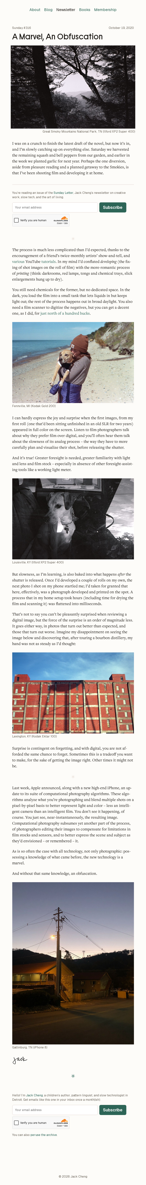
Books (84, 9)
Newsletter (65, 9)
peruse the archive (43, 1135)
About (34, 9)
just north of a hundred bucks (65, 313)
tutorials (48, 261)
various (18, 261)
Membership (105, 9)
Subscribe (112, 207)
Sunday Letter (63, 193)
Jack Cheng (34, 1095)
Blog (48, 9)
